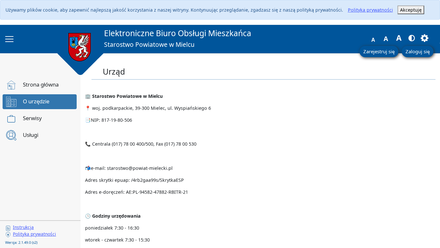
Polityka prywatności (370, 10)
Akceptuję (411, 10)
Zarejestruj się (379, 51)
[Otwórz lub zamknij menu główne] (9, 39)
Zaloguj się (418, 51)
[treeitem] (40, 85)
